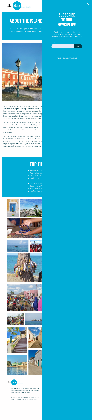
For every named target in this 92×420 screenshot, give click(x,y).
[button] (88, 3)
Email (53, 42)
